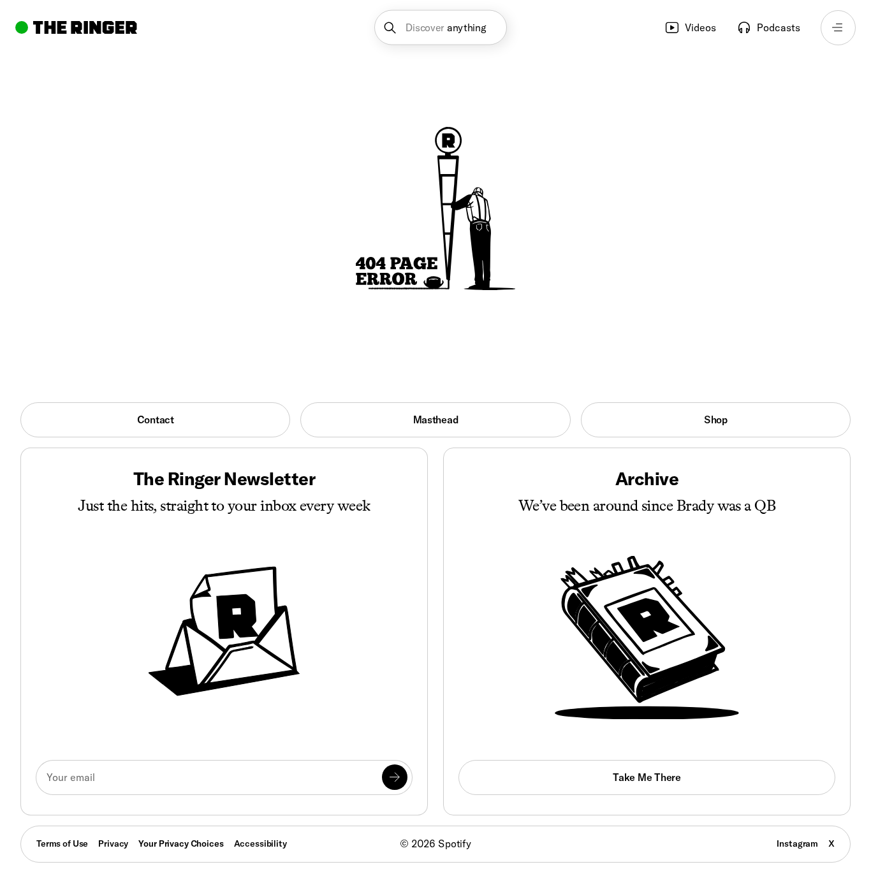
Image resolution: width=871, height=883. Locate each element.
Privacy (113, 843)
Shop (716, 419)
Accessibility (260, 843)
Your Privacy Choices (180, 844)
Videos (700, 27)
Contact (155, 419)
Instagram (797, 843)
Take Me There (646, 777)
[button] (441, 27)
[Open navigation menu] (838, 27)
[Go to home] (76, 27)
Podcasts (778, 27)
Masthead (435, 419)
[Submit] (394, 777)
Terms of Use (62, 843)
